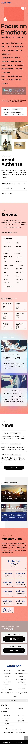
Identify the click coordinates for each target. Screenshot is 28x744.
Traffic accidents (6, 314)
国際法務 (6, 276)
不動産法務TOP (8, 286)
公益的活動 (6, 283)
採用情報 (21, 676)
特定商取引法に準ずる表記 (21, 685)
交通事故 (7, 721)
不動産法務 (21, 708)
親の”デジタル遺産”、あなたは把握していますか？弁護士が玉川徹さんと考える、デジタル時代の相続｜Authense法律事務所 (13, 460)
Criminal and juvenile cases (20, 324)
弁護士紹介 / (7, 193)
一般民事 (18, 283)
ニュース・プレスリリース (21, 679)
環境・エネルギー (20, 272)
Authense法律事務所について (21, 673)
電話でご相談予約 (6, 742)
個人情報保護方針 (21, 682)
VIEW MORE (14, 467)
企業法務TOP (8, 239)
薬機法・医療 (19, 269)
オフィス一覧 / (7, 188)
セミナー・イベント (7, 682)
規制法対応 (18, 246)
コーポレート (7, 243)
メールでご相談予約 (20, 742)
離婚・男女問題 (21, 721)
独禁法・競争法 (7, 246)
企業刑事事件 (19, 257)
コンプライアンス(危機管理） (8, 257)
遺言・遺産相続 (7, 715)
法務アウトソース (20, 261)
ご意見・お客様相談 (21, 670)
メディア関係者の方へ (7, 673)
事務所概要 (7, 676)
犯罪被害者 (7, 723)
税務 (5, 272)
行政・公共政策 (19, 279)
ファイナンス (19, 250)
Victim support (5, 323)
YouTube (20, 729)
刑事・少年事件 (21, 715)
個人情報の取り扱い (7, 685)
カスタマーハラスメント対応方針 (21, 693)
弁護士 (7, 679)
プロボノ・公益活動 (21, 688)
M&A (5, 261)
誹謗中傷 (7, 718)
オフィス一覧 (7, 670)
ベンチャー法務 (19, 265)
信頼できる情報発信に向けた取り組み (7, 693)
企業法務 (7, 708)
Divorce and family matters (20, 314)
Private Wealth (21, 718)
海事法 (17, 276)
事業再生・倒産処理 (8, 265)
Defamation (18, 304)
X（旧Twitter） (7, 729)
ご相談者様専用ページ (14, 700)
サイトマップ (14, 696)
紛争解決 (6, 279)
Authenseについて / (11, 184)
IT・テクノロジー (8, 250)
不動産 (17, 243)
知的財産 (18, 253)
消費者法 (6, 269)
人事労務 (6, 253)
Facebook (14, 729)
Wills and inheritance (7, 304)
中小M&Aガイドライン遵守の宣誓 (7, 688)
